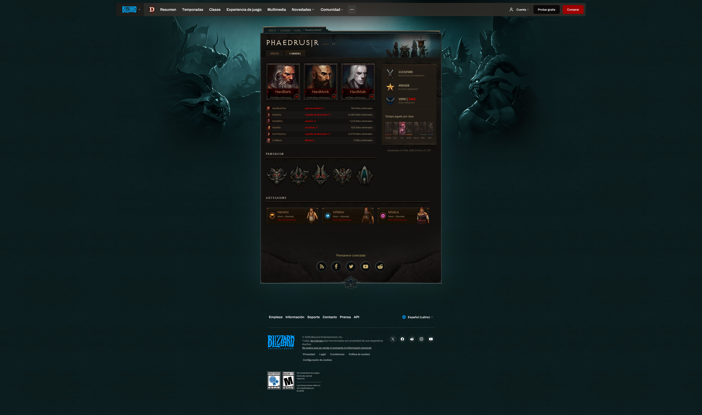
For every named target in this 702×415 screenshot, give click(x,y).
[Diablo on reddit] (380, 266)
